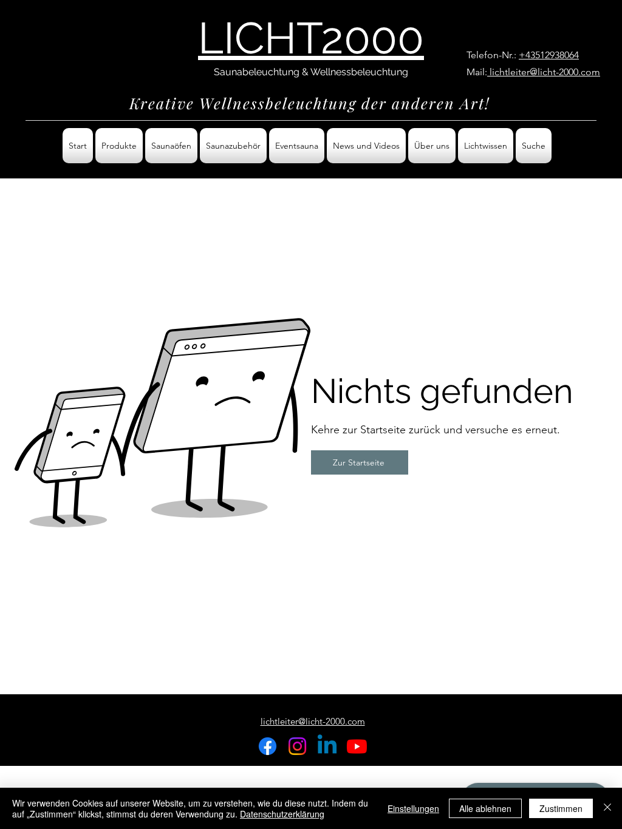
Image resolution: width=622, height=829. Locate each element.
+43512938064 (549, 55)
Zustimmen (561, 808)
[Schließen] (607, 808)
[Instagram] (297, 746)
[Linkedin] (327, 746)
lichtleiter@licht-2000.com (543, 72)
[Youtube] (357, 746)
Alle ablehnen (485, 808)
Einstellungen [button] (413, 808)
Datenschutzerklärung (282, 814)
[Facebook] (267, 746)
